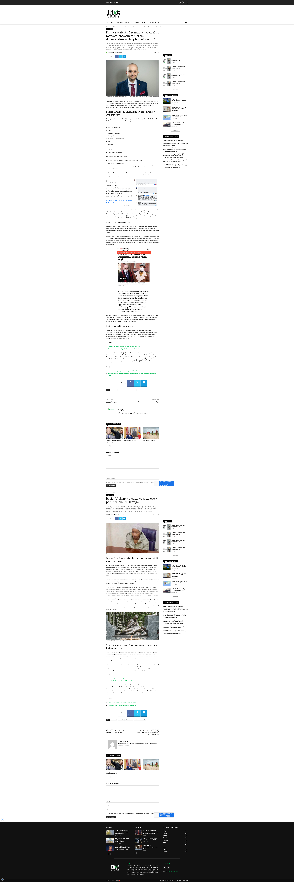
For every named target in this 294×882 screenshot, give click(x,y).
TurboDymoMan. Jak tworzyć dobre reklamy (173, 157)
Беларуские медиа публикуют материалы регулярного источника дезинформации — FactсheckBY (173, 142)
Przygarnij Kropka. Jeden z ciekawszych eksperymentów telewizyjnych (179, 100)
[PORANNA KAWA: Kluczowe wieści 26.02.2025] (167, 76)
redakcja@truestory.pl (173, 871)
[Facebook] (180, 2)
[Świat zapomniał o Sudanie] (151, 433)
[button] (186, 22)
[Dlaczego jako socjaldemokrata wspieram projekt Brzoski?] (114, 433)
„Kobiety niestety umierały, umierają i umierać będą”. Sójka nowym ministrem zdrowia (122, 848)
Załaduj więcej (175, 89)
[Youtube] (186, 2)
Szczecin (134, 389)
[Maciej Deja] (107, 52)
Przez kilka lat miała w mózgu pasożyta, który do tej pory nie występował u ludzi (122, 832)
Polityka (115, 26)
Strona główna (109, 26)
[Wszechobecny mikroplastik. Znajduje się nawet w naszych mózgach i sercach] (110, 840)
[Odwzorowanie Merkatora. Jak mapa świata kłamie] (167, 117)
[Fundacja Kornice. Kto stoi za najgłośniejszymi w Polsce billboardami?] (167, 109)
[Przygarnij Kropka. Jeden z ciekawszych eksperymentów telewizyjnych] (167, 101)
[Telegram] (124, 56)
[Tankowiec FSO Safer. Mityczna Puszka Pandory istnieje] (167, 124)
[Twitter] (183, 2)
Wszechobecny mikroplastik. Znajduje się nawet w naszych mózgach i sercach (122, 840)
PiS (119, 389)
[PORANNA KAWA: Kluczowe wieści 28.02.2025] (167, 61)
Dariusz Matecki (113, 389)
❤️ (119, 880)
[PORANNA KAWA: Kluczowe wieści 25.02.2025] (167, 83)
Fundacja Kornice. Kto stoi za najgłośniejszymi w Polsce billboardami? (179, 109)
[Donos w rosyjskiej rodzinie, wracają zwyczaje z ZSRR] (138, 840)
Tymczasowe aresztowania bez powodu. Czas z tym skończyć (124, 346)
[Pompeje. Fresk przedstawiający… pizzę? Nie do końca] (138, 847)
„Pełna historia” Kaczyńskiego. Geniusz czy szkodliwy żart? (123, 349)
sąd (122, 389)
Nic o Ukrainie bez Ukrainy (130, 440)
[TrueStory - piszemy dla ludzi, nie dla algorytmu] (119, 14)
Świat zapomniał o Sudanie (149, 440)
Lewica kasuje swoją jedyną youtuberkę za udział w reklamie (124, 371)
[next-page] (109, 446)
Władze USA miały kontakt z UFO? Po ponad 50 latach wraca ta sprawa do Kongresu (151, 832)
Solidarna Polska (127, 389)
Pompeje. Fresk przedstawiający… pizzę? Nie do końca (151, 847)
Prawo (112, 28)
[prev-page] (107, 446)
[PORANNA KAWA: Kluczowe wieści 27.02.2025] (167, 68)
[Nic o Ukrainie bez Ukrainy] (132, 433)
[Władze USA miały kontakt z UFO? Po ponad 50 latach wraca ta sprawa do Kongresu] (138, 832)
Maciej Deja (111, 52)
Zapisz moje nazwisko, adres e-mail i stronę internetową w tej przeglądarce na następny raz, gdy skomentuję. (133, 482)
